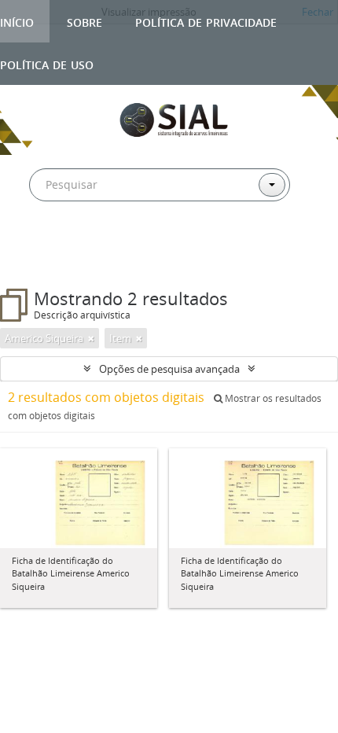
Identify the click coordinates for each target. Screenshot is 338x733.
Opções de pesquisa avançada (169, 369)
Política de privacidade (206, 20)
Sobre (84, 20)
